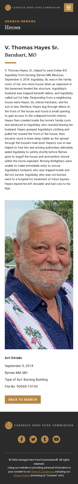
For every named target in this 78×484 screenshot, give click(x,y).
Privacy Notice (22, 475)
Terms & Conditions (42, 471)
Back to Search (23, 399)
